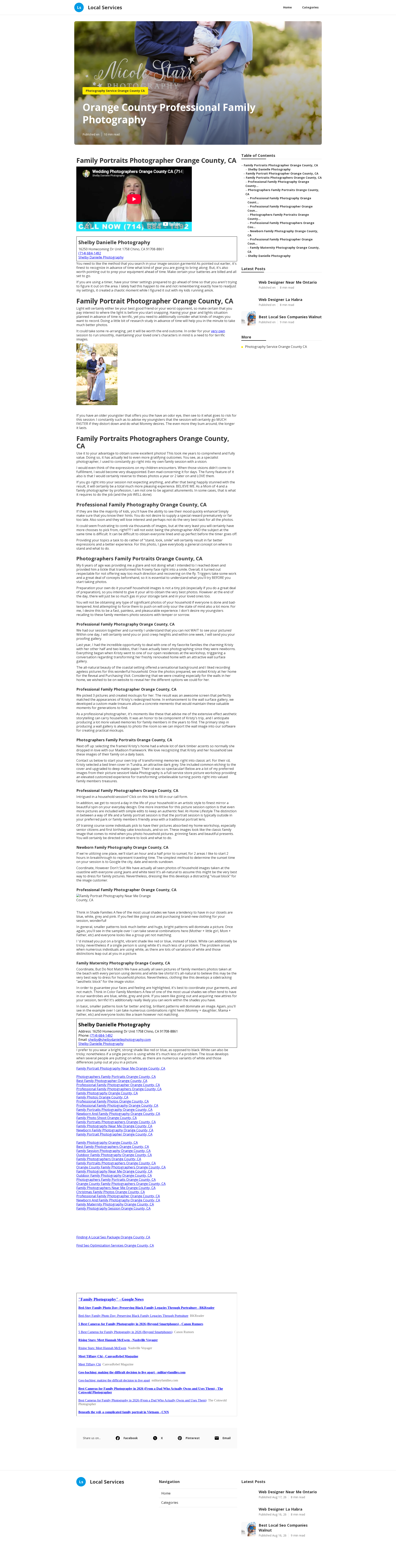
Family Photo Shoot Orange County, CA (106, 1118)
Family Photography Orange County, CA (107, 1093)
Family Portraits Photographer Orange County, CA (281, 165)
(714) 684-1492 (89, 253)
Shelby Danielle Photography (101, 257)
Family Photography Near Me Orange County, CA (114, 1126)
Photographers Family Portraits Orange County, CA (116, 1076)
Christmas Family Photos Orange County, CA (110, 1192)
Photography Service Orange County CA (115, 91)
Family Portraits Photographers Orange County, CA (116, 1122)
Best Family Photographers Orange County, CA (112, 1146)
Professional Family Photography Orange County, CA (117, 1105)
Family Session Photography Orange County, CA (113, 1150)
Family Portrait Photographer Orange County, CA (114, 1134)
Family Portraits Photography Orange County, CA (114, 1109)
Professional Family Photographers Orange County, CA (118, 1089)
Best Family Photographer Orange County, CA (111, 1080)
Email (227, 1438)
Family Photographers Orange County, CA (108, 1159)
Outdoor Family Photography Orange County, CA (114, 1155)
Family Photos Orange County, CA (102, 1097)
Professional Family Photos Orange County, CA (112, 1101)
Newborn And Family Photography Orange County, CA (118, 1113)
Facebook (131, 1438)
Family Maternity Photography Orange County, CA (115, 1204)
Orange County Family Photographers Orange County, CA (121, 1167)
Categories (310, 7)
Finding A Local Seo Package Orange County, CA (113, 1237)
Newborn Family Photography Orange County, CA (114, 1130)
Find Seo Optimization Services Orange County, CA (115, 1245)
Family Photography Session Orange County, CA (113, 1208)
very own (218, 331)
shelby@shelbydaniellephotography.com (119, 1039)
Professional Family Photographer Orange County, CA (118, 1085)
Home (287, 7)
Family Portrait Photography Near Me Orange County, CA (120, 1068)
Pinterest (193, 1438)
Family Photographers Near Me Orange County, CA (116, 1188)
